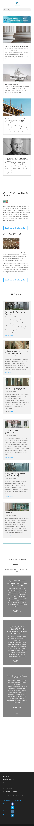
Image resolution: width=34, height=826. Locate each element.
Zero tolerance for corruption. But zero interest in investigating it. (15, 119)
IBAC (9, 638)
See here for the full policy (15, 228)
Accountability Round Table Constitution (12, 795)
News (17, 590)
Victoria (23, 638)
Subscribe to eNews (8, 779)
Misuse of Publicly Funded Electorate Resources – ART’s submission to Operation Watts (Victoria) (17, 629)
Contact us (6, 776)
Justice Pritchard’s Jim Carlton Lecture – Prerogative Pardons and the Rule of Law (17, 582)
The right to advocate (11, 85)
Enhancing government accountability (16, 46)
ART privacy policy (8, 788)
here (11, 411)
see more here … (9, 335)
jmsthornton (13, 636)
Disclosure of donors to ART (11, 791)
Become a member (8, 783)
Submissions (17, 638)
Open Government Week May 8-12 (17, 677)
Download (24, 795)
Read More (17, 611)
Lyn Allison (12, 588)
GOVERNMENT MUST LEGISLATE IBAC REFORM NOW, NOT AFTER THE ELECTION (16, 160)
